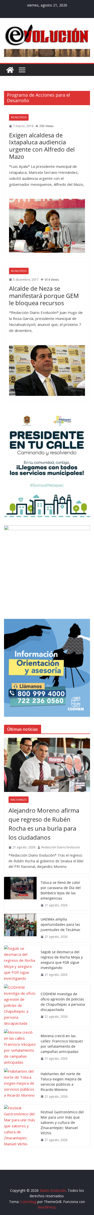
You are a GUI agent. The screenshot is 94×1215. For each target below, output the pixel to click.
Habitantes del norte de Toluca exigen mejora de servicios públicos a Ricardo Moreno (61, 1081)
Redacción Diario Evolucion (60, 847)
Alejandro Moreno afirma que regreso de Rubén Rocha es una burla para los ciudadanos (44, 823)
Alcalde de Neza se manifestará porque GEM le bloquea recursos (44, 295)
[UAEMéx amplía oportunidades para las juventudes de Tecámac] (20, 928)
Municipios (19, 117)
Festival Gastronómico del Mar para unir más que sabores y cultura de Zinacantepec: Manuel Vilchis (62, 1122)
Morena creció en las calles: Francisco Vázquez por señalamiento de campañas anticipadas (62, 1043)
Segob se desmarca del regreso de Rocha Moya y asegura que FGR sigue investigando (62, 960)
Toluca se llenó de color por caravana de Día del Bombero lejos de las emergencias (61, 890)
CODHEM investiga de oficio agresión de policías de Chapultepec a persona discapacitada (63, 1001)
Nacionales (19, 799)
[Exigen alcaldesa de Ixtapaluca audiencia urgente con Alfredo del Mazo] (47, 225)
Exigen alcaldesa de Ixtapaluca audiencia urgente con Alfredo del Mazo (42, 146)
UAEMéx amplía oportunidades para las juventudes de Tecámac (60, 924)
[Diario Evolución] (10, 70)
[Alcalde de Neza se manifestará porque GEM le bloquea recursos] (47, 370)
